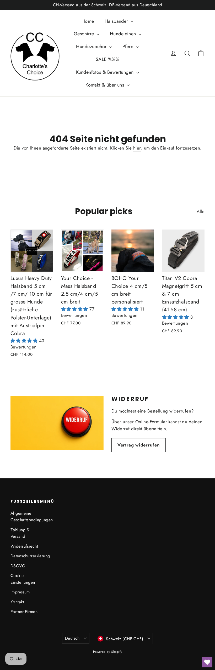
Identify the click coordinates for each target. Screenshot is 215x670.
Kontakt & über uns (105, 85)
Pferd (128, 46)
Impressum (20, 592)
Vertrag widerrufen (138, 445)
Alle (201, 211)
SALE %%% (107, 59)
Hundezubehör (92, 46)
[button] (24, 340)
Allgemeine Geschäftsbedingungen (26, 516)
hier (137, 148)
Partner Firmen (23, 612)
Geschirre (84, 33)
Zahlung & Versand (20, 533)
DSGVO (17, 566)
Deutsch (72, 638)
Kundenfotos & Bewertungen (105, 72)
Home (88, 21)
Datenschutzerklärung (26, 556)
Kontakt (17, 602)
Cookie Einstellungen (22, 578)
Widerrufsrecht (24, 546)
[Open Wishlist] (207, 662)
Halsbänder (117, 21)
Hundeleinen (123, 33)
